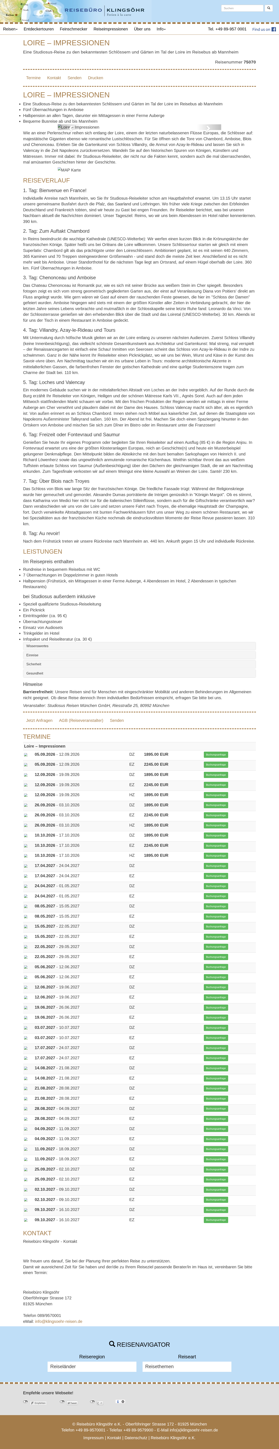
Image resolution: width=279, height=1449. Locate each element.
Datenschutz (136, 1438)
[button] (70, 127)
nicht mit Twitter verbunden (62, 1402)
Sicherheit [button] (33, 664)
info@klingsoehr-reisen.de (58, 1321)
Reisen (9, 29)
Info (160, 29)
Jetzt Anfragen (39, 720)
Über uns (142, 29)
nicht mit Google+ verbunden (92, 1402)
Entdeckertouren (39, 29)
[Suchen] (269, 8)
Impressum (93, 1438)
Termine (33, 78)
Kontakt (54, 78)
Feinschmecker (73, 29)
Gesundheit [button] (34, 673)
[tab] (139, 646)
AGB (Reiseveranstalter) (81, 720)
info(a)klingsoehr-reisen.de (194, 1430)
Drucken (95, 78)
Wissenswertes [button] (37, 646)
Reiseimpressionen (111, 29)
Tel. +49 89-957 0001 (227, 29)
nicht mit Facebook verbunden (25, 1402)
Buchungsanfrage (216, 754)
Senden (74, 78)
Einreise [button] (32, 655)
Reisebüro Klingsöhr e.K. (173, 1438)
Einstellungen (122, 1401)
